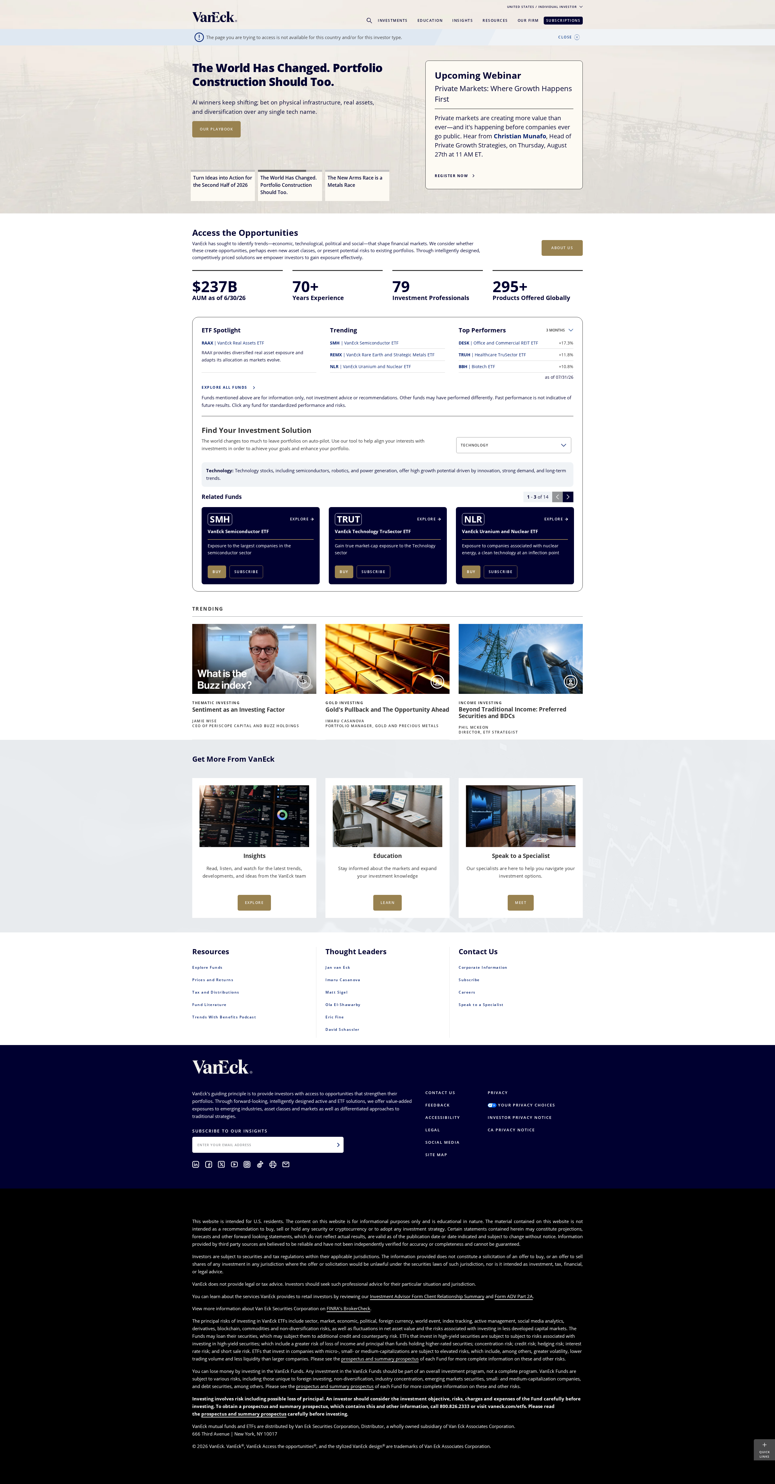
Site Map (436, 1154)
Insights (462, 20)
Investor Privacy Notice (520, 1117)
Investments (393, 20)
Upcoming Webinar (479, 75)
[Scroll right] (568, 497)
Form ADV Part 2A (514, 1296)
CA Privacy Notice (511, 1130)
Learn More (214, 138)
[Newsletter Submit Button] (338, 1145)
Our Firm (528, 20)
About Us (562, 247)
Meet (520, 902)
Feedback (437, 1105)
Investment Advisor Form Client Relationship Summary (427, 1296)
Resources (495, 20)
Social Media (442, 1142)
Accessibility (442, 1117)
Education (430, 20)
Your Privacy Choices (525, 1105)
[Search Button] (369, 21)
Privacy (498, 1092)
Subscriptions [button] (563, 20)
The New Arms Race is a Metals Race (281, 74)
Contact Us (440, 1092)
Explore (254, 902)
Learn (388, 902)
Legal (432, 1130)
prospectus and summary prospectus (380, 1359)
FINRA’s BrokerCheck (348, 1308)
